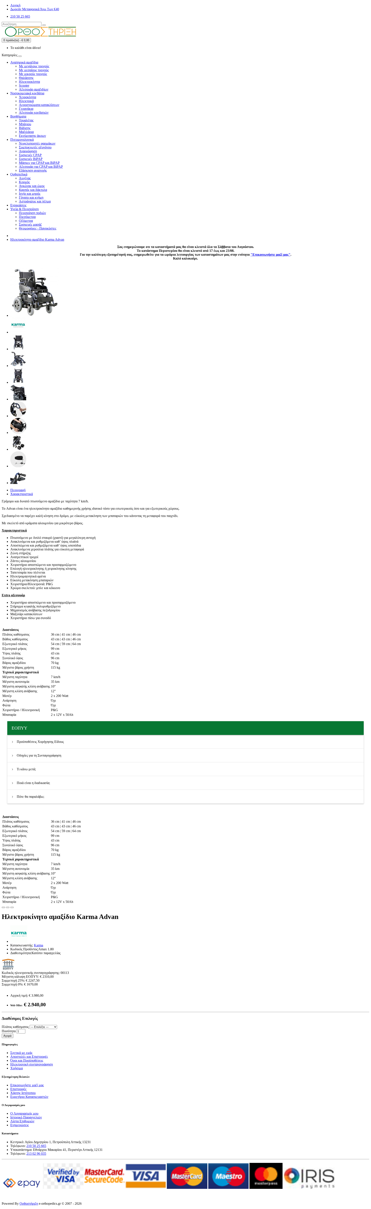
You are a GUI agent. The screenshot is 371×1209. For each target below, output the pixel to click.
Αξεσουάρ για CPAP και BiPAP (41, 166)
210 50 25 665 (36, 1146)
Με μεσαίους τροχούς (34, 70)
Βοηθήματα (18, 116)
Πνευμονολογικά (22, 139)
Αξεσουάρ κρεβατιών (34, 112)
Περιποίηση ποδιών (32, 213)
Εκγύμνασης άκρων (32, 136)
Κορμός (24, 182)
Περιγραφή (18, 490)
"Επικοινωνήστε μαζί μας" (270, 254)
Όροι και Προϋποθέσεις (26, 1060)
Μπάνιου (25, 124)
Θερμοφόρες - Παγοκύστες (37, 228)
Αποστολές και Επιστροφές (29, 1056)
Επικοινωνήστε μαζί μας (27, 1085)
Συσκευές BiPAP (31, 159)
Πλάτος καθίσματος (15, 1027)
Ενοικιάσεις (18, 205)
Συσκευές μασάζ (30, 224)
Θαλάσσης (26, 78)
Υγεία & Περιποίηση (24, 209)
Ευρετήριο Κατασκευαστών (29, 1097)
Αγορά (7, 1035)
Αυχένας (25, 178)
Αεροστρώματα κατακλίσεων (39, 105)
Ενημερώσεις (19, 1125)
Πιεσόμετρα (27, 217)
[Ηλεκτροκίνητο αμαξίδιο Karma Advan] (34, 315)
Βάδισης (24, 128)
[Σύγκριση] (7, 907)
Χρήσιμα (16, 1068)
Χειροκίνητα (27, 97)
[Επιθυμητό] (3, 907)
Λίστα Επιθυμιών (22, 1121)
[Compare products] (12, 907)
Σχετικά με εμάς (21, 1053)
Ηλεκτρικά (26, 101)
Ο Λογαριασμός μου (24, 1113)
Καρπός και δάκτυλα (33, 190)
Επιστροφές (18, 1089)
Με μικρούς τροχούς (33, 74)
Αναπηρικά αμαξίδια (24, 62)
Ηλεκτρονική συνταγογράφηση (31, 1064)
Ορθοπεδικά (18, 174)
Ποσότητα (9, 1031)
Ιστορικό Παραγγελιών (26, 1117)
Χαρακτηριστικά (21, 494)
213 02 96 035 (36, 1153)
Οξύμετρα (26, 220)
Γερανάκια (26, 108)
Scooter (24, 85)
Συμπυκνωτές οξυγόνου (35, 147)
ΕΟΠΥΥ (19, 728)
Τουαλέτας (26, 120)
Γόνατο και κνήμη (31, 197)
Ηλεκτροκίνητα (29, 81)
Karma (38, 945)
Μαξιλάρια (26, 132)
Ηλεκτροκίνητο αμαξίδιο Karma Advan (37, 239)
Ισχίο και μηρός (29, 193)
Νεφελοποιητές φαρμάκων (37, 143)
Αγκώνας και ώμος (32, 186)
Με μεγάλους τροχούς (34, 66)
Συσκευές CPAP (30, 155)
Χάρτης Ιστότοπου (23, 1093)
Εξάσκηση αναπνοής (33, 170)
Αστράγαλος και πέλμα (35, 201)
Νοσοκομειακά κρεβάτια (27, 93)
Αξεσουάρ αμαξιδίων (33, 89)
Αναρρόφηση (28, 151)
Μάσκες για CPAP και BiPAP (39, 163)
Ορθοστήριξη (29, 1203)
